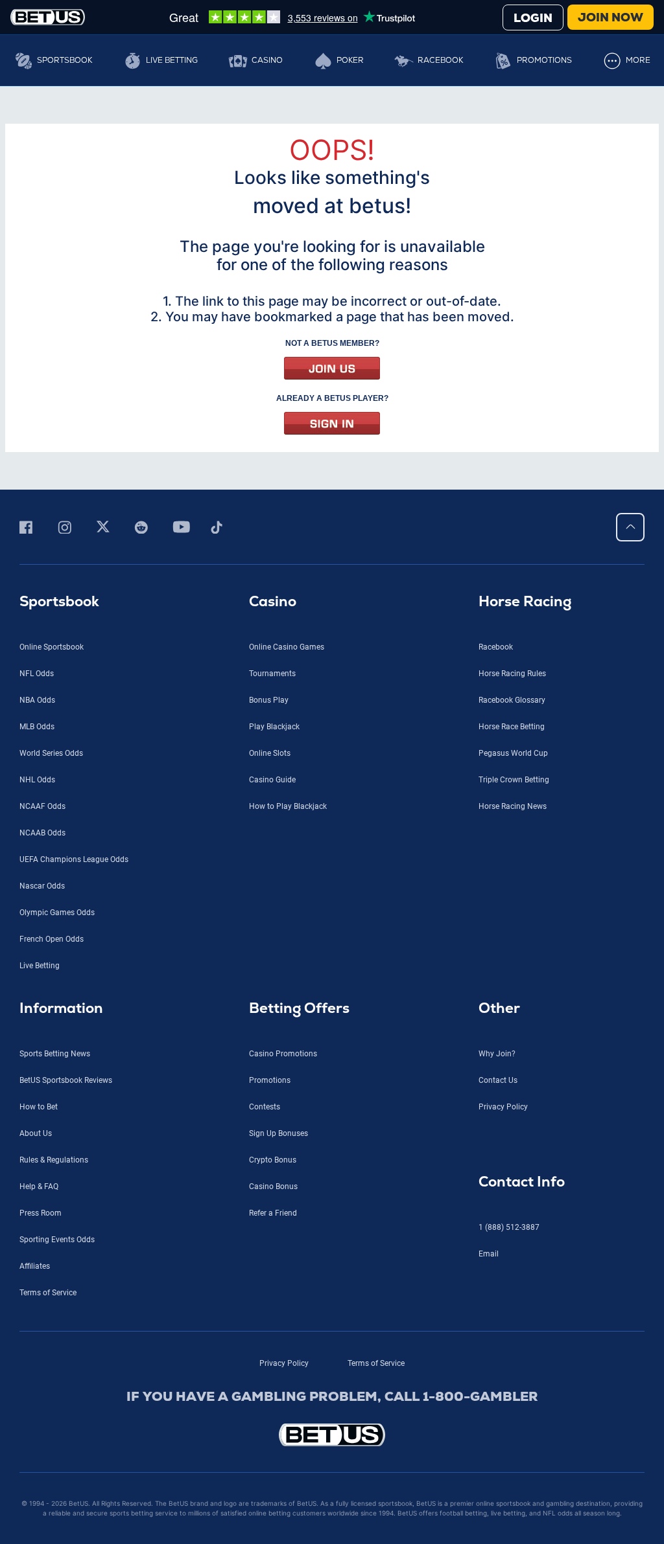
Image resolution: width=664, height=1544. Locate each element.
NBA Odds (37, 700)
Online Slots (269, 753)
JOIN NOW (610, 17)
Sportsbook (64, 60)
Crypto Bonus (272, 1159)
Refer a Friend (273, 1213)
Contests (264, 1106)
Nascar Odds (42, 886)
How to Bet (38, 1106)
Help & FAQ (38, 1186)
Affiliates (34, 1266)
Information (61, 1008)
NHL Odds (37, 779)
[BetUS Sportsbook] (47, 17)
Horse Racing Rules (512, 673)
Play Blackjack (274, 726)
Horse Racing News (513, 806)
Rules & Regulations (53, 1159)
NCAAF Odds (42, 806)
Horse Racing (525, 601)
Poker (350, 60)
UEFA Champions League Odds (73, 859)
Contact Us (498, 1080)
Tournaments (272, 673)
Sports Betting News (54, 1053)
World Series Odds (51, 753)
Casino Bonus (273, 1186)
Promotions (544, 60)
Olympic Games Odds (57, 912)
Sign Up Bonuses (278, 1133)
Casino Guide (272, 779)
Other (499, 1008)
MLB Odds (36, 726)
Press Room (40, 1213)
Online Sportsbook (51, 647)
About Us (35, 1133)
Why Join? (497, 1053)
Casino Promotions (283, 1053)
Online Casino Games (286, 647)
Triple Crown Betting (514, 779)
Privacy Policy (503, 1106)
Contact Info (522, 1181)
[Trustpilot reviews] (292, 16)
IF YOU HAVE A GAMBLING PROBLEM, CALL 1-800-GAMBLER (332, 1396)
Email (489, 1253)
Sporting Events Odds (57, 1239)
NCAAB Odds (42, 832)
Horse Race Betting (512, 726)
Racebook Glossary (512, 700)
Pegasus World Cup (513, 753)
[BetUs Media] (28, 527)
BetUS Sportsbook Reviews (65, 1080)
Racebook (440, 60)
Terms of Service (48, 1292)
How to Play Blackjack (288, 806)
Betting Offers (299, 1008)
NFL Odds (36, 673)
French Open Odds (51, 939)
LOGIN (533, 17)
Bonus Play (269, 700)
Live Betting (172, 60)
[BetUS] (332, 1435)
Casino (267, 60)
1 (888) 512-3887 (509, 1227)
